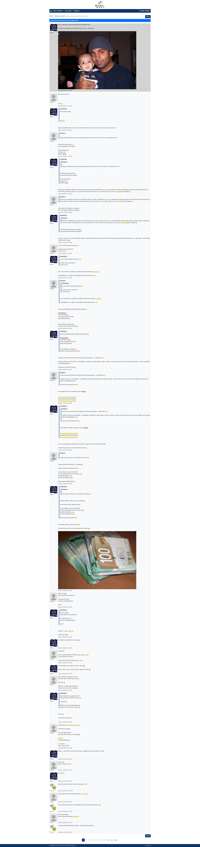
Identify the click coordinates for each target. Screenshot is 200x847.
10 (107, 840)
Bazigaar (52, 32)
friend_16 (52, 790)
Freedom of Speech (59, 16)
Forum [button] (76, 10)
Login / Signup (145, 10)
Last (116, 840)
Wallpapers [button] (58, 10)
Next (111, 840)
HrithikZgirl (52, 102)
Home (51, 16)
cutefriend (52, 801)
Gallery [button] (68, 10)
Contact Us (148, 845)
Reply (148, 16)
